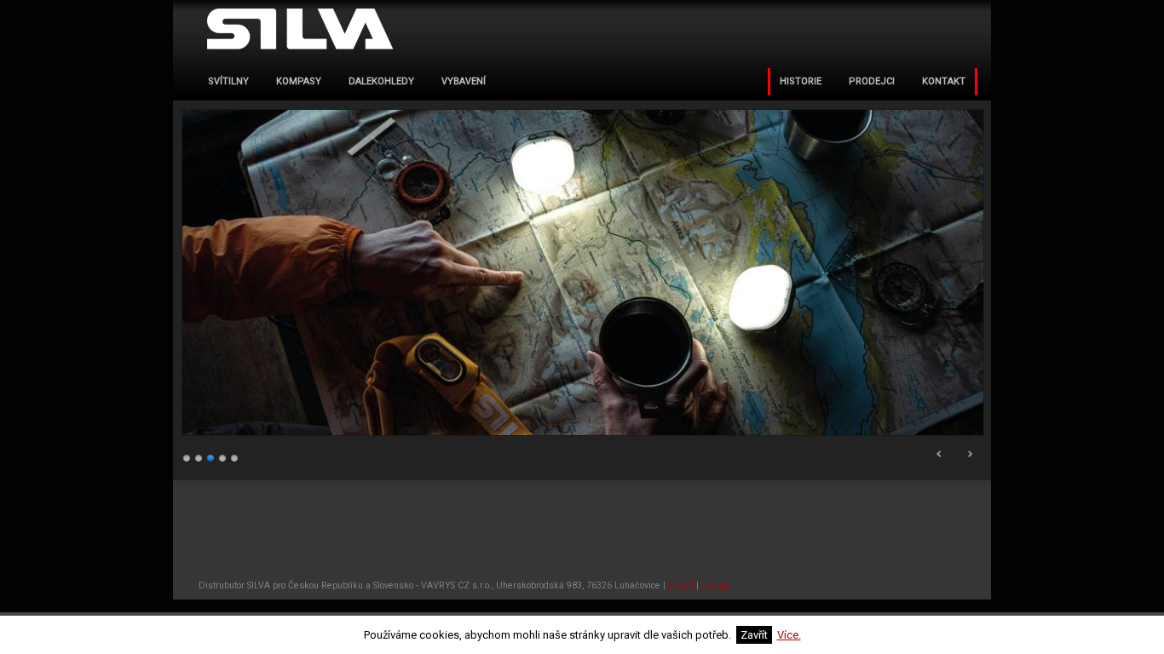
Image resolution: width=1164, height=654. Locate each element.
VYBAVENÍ (463, 81)
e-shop (715, 585)
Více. (789, 634)
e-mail (681, 585)
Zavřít (754, 634)
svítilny (228, 81)
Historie (800, 81)
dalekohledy (381, 81)
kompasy (298, 81)
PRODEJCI (872, 81)
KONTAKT (943, 81)
